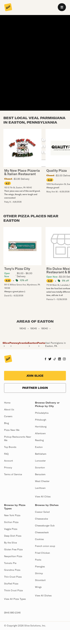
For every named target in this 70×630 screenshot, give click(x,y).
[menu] (62, 7)
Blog (6, 423)
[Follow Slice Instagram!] (64, 359)
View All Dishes (43, 595)
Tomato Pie (10, 563)
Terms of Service (13, 474)
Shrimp (39, 573)
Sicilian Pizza (11, 522)
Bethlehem (40, 453)
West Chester (42, 481)
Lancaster (40, 460)
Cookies (39, 539)
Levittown (40, 488)
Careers (8, 416)
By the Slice (10, 542)
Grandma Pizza (12, 569)
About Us (9, 409)
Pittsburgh (40, 419)
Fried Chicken (42, 552)
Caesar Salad (42, 511)
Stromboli (40, 580)
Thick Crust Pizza (13, 590)
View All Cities (43, 496)
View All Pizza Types (15, 598)
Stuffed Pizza (11, 583)
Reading (39, 440)
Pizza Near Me (11, 429)
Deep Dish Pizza (12, 535)
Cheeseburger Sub (45, 525)
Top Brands (10, 447)
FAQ (6, 453)
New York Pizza (12, 515)
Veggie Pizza (10, 528)
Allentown (40, 433)
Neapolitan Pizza (13, 556)
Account (8, 460)
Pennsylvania (18, 342)
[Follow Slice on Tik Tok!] (55, 359)
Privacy (8, 467)
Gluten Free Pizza (13, 549)
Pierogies (40, 566)
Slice (6, 342)
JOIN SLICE (35, 375)
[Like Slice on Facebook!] (45, 359)
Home (7, 402)
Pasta (41, 342)
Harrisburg (40, 426)
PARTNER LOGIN (35, 388)
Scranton (40, 467)
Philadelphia (42, 412)
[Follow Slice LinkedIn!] (59, 359)
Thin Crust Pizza (13, 576)
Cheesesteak (42, 532)
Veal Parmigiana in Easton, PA (55, 344)
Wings (38, 587)
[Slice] (8, 7)
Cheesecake (41, 518)
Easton (32, 342)
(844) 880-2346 (12, 612)
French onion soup (45, 546)
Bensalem (40, 474)
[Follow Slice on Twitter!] (49, 359)
